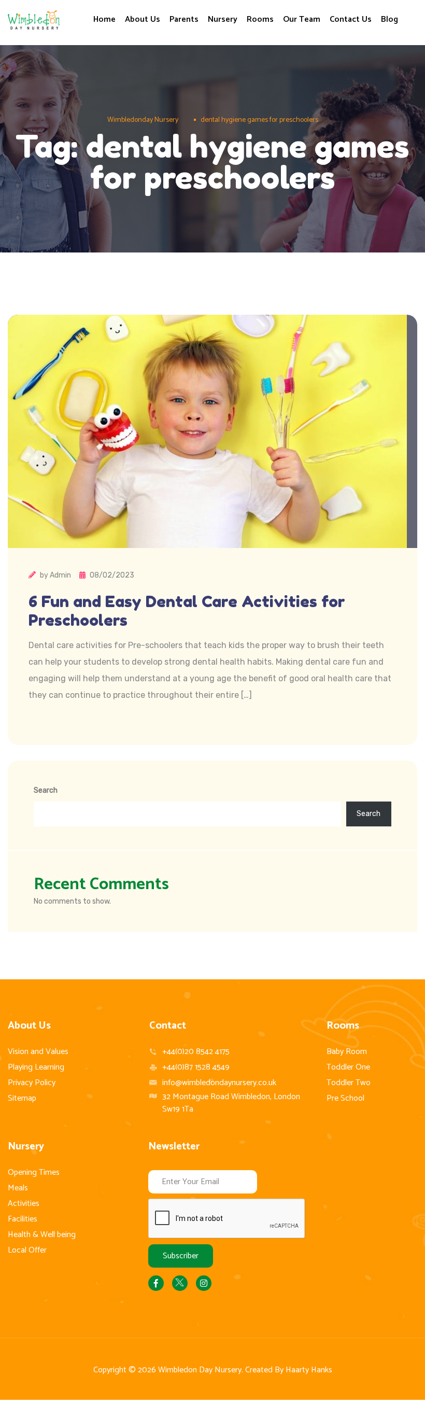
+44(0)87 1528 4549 (196, 1067)
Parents (184, 19)
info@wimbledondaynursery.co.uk (219, 1083)
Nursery (222, 19)
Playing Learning (36, 1067)
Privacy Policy (31, 1083)
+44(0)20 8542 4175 (196, 1052)
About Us (142, 19)
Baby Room (347, 1052)
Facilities (22, 1219)
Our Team (301, 19)
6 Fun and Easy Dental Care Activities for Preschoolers (187, 610)
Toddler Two (349, 1083)
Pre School (345, 1098)
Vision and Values (38, 1052)
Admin (60, 575)
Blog (389, 19)
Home (104, 19)
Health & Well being (42, 1235)
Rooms (260, 19)
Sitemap (22, 1098)
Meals (18, 1188)
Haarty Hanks (309, 1370)
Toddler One (348, 1067)
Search (46, 790)
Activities (23, 1204)
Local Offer (27, 1250)
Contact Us (351, 19)
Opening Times (34, 1172)
